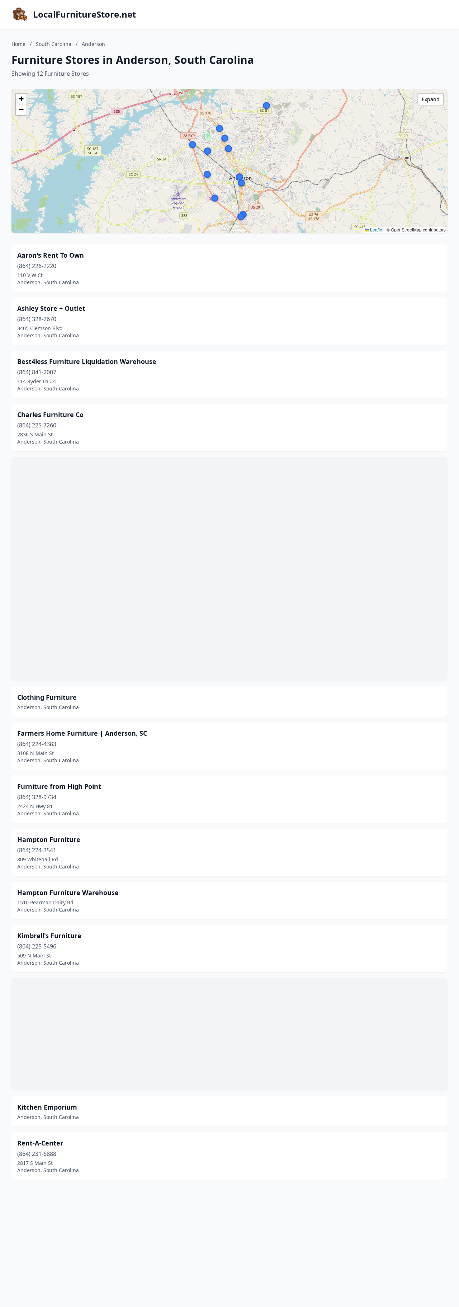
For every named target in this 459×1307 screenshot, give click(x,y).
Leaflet (376, 229)
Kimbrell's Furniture (49, 935)
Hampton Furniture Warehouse (68, 892)
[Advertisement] (229, 569)
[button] (214, 198)
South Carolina (53, 44)
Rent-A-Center (40, 1143)
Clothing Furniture (47, 697)
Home (18, 44)
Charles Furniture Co (50, 414)
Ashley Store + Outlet (51, 308)
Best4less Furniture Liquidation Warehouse (86, 361)
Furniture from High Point (59, 786)
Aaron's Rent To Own (50, 255)
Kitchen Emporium (47, 1107)
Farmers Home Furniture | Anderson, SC (82, 733)
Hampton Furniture (48, 839)
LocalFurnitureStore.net (84, 14)
